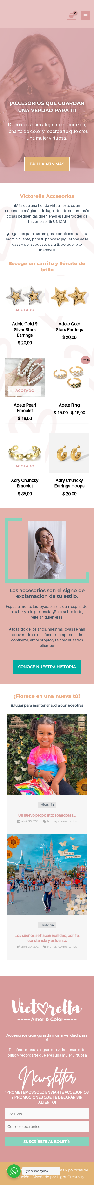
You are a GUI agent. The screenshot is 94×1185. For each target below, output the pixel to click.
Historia (47, 805)
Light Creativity (70, 1176)
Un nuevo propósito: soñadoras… (47, 815)
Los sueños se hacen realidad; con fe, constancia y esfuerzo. (47, 938)
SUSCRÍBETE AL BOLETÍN (47, 1141)
